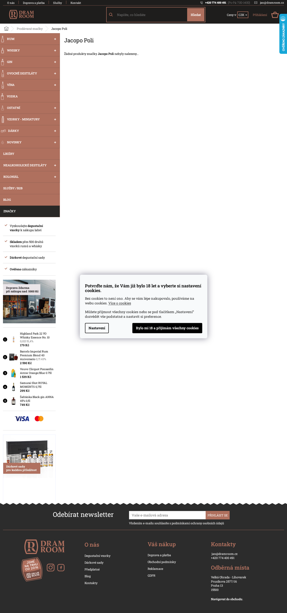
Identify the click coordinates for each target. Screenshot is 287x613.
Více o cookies (119, 303)
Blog (88, 576)
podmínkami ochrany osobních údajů (198, 523)
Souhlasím (167, 328)
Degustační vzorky (97, 556)
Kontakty (91, 583)
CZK (242, 15)
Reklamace (155, 569)
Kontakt (76, 3)
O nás (10, 3)
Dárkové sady (94, 562)
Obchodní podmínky (162, 562)
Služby (57, 3)
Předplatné (92, 569)
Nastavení (97, 328)
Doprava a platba (34, 3)
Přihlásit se (218, 515)
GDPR (151, 575)
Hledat (196, 15)
